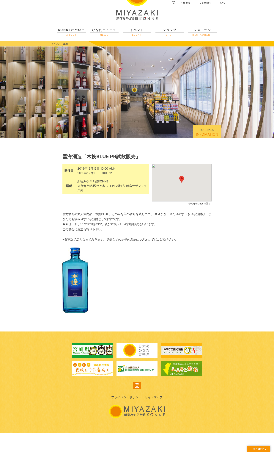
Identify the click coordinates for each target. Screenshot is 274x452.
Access (185, 2)
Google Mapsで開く (200, 203)
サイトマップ (154, 397)
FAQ (223, 2)
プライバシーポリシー (126, 397)
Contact (205, 2)
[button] (181, 179)
